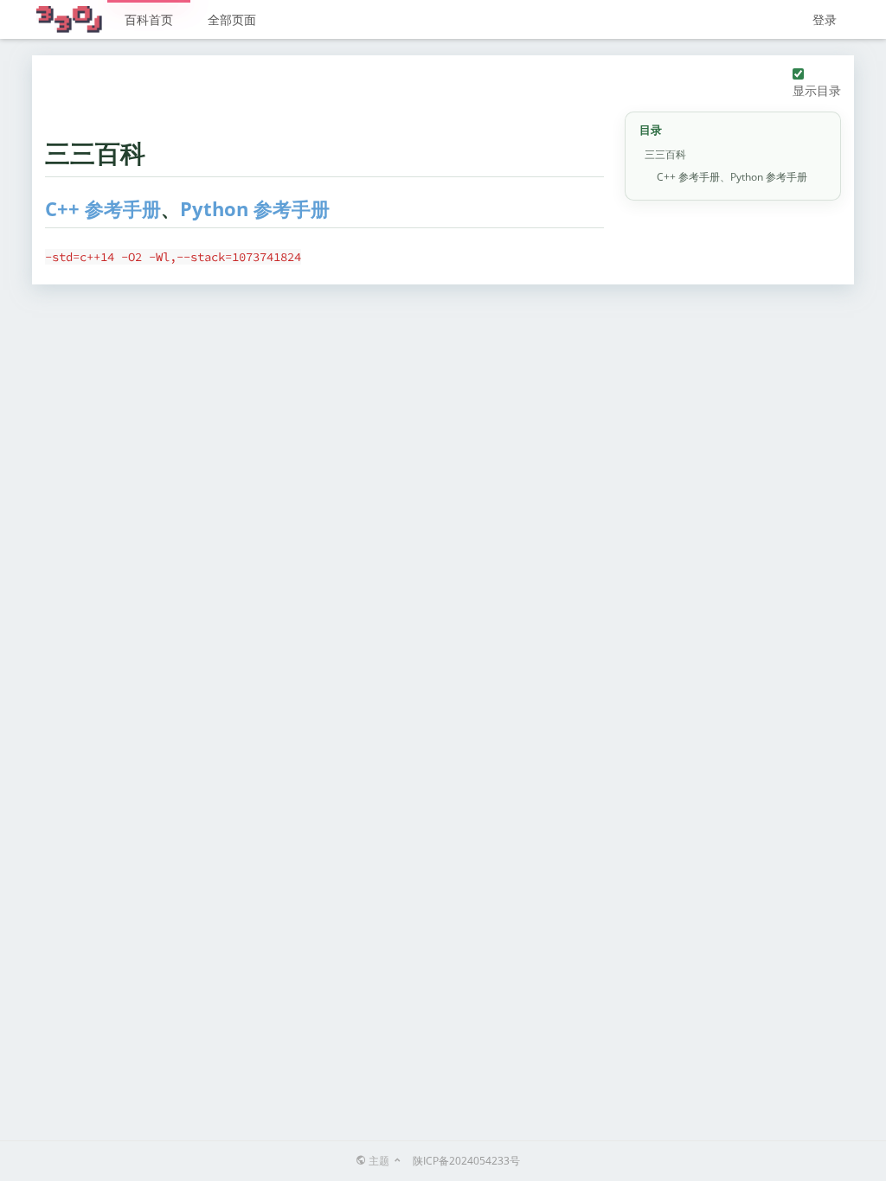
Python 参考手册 (255, 208)
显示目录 (817, 90)
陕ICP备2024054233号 (466, 1160)
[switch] (798, 74)
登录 (824, 19)
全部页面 (232, 19)
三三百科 (665, 154)
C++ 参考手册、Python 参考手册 (732, 176)
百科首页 (149, 19)
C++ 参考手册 (103, 208)
